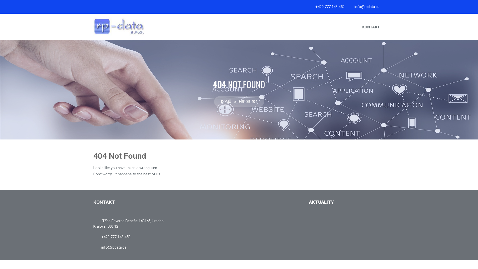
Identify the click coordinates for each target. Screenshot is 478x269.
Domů (226, 101)
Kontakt (371, 27)
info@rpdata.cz (367, 6)
